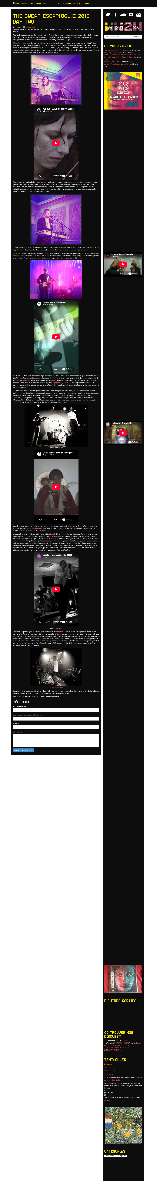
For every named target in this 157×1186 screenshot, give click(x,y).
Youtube (107, 1101)
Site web (16, 723)
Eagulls (53, 534)
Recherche (137, 37)
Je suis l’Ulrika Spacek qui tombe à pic (118, 64)
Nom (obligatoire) (20, 706)
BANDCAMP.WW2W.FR (112, 1050)
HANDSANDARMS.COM (116, 1048)
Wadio (24, 3)
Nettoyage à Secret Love (113, 52)
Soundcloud (108, 1067)
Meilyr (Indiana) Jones (59, 383)
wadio (106, 1078)
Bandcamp (108, 1064)
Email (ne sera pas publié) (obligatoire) (27, 715)
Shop (52, 3)
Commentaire (18, 732)
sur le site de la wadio (112, 1080)
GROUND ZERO (123, 1045)
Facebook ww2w (110, 1071)
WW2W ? (88, 3)
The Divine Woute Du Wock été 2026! (117, 50)
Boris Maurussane (39, 3)
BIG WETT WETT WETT (112, 62)
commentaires (29, 27)
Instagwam (108, 1074)
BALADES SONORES (121, 1043)
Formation (59, 632)
